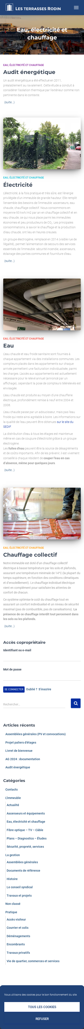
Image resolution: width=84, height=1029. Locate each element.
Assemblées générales (22, 862)
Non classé (12, 903)
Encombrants (16, 944)
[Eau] (42, 304)
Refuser (42, 1019)
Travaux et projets (19, 895)
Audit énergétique (29, 72)
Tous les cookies (42, 1007)
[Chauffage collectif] (42, 513)
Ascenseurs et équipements (26, 813)
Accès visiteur (16, 919)
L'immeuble (13, 798)
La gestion (12, 855)
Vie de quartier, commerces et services (33, 961)
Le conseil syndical (20, 887)
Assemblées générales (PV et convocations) (35, 734)
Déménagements (18, 936)
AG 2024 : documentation (22, 759)
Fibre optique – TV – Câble (25, 830)
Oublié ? (31, 689)
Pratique (11, 912)
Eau (8, 345)
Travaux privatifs (18, 952)
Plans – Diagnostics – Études (27, 838)
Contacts (11, 789)
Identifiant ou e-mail (17, 650)
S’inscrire (45, 689)
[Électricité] (42, 143)
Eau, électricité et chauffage (23, 65)
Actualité (13, 805)
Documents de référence (23, 870)
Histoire (12, 879)
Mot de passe (12, 669)
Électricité (18, 185)
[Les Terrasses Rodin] (35, 7)
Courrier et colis (17, 927)
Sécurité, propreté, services (25, 846)
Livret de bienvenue (19, 750)
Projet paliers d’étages (20, 742)
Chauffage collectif (30, 554)
